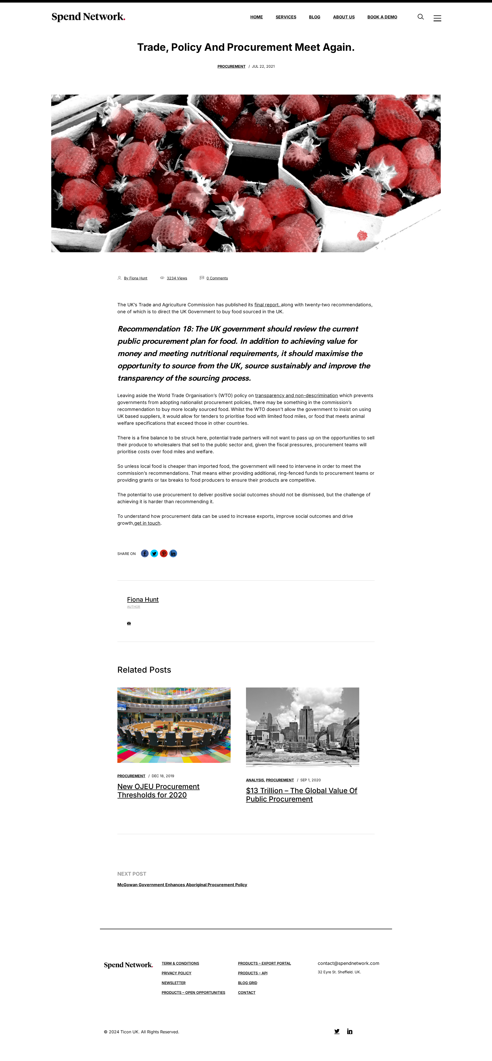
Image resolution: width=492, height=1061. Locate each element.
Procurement (231, 66)
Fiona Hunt (143, 599)
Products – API (253, 973)
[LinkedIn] (173, 553)
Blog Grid (247, 983)
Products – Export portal (264, 963)
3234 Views (177, 278)
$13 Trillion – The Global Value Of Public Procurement (301, 794)
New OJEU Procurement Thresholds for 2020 (158, 790)
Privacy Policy (176, 973)
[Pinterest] (164, 553)
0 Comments (217, 278)
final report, (267, 304)
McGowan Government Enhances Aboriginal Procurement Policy (182, 884)
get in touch (147, 523)
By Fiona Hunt (135, 278)
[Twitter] (154, 553)
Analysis (255, 780)
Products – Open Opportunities (193, 992)
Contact (246, 992)
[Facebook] (145, 553)
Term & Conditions (180, 963)
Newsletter (174, 983)
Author (133, 607)
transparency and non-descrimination (296, 395)
